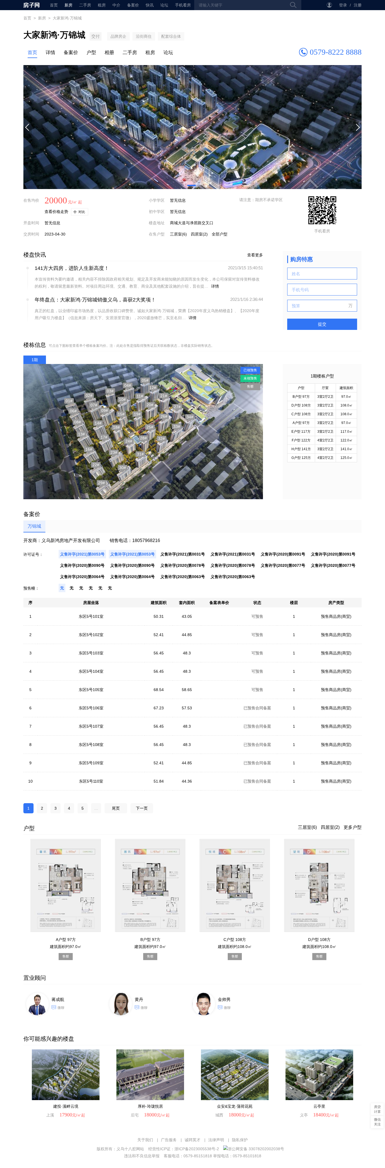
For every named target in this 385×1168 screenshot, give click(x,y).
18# (116, 427)
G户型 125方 (301, 458)
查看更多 (255, 255)
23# (113, 452)
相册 (109, 52)
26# (164, 416)
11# (140, 396)
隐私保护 (240, 1140)
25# (150, 427)
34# (190, 417)
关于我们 (145, 1140)
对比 (81, 212)
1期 (35, 359)
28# (143, 438)
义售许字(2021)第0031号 (182, 554)
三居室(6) (178, 234)
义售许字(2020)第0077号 (283, 565)
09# (104, 410)
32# (161, 438)
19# (137, 414)
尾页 (116, 808)
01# (69, 401)
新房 (68, 5)
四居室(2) (199, 234)
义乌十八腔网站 (130, 1149)
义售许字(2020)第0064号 (82, 576)
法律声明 (216, 1140)
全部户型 (219, 234)
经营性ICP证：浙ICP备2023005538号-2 (183, 1149)
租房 (102, 5)
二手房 (85, 5)
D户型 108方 (301, 405)
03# (110, 391)
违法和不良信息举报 (142, 1156)
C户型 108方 (301, 414)
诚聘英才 (192, 1140)
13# (81, 434)
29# (101, 483)
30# (122, 467)
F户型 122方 (301, 440)
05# (145, 380)
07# (93, 405)
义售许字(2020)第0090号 (82, 565)
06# (73, 411)
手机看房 (183, 5)
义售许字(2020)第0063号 (182, 576)
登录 (343, 5)
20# (150, 405)
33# (176, 426)
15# (121, 414)
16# (88, 449)
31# (140, 454)
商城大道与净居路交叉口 (191, 223)
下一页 (142, 808)
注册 (358, 5)
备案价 (133, 5)
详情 (50, 52)
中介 (116, 5)
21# (163, 396)
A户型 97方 (301, 423)
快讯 (150, 5)
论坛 (164, 5)
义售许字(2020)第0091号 (283, 554)
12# (152, 387)
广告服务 (169, 1140)
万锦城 (34, 526)
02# (89, 395)
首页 (31, 5)
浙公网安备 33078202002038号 (256, 1149)
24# (128, 441)
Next (357, 127)
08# (77, 422)
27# (177, 407)
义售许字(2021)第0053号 (82, 554)
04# (127, 385)
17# (104, 437)
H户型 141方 (301, 449)
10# (122, 399)
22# (95, 465)
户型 (91, 52)
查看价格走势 (56, 211)
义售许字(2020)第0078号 (182, 565)
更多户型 (353, 827)
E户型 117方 (301, 432)
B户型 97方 (301, 397)
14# (98, 423)
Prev (27, 127)
